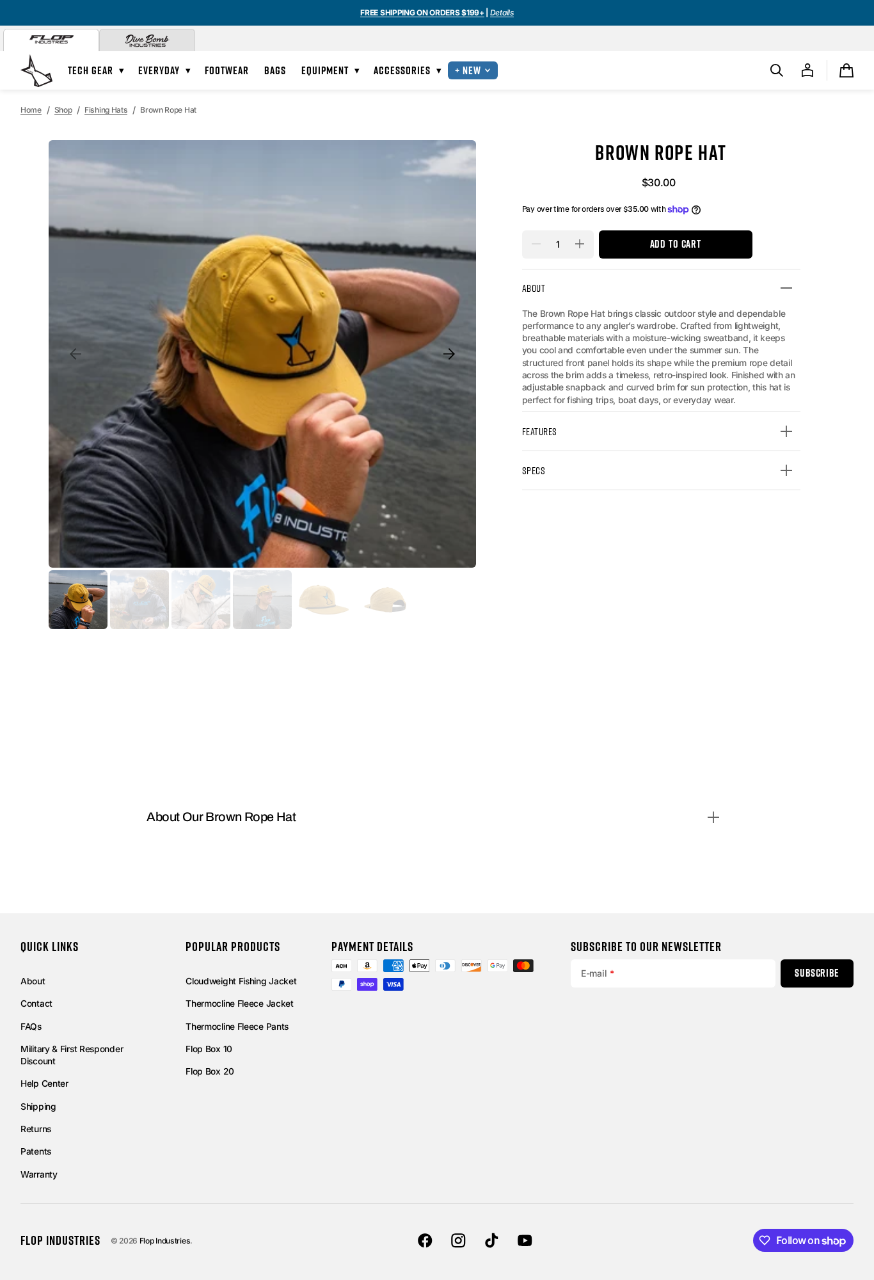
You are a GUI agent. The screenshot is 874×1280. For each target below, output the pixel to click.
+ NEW (468, 70)
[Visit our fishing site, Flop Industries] (51, 40)
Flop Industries (165, 1240)
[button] (777, 70)
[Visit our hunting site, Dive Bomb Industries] (147, 40)
